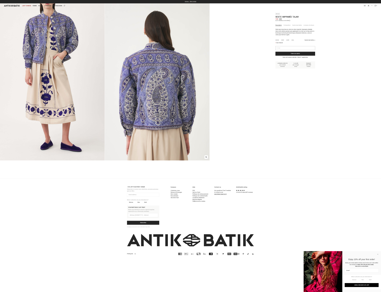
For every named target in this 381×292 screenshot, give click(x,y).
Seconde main (175, 197)
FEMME (35, 5)
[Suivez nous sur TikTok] (248, 254)
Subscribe (143, 222)
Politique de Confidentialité (199, 195)
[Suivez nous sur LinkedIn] (253, 254)
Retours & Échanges (176, 192)
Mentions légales (197, 199)
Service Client (196, 192)
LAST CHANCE (26, 5)
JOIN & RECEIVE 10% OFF (361, 285)
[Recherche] (64, 5)
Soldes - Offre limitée (190, 1)
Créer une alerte (295, 53)
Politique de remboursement (200, 194)
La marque (47, 5)
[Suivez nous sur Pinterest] (243, 254)
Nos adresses (174, 195)
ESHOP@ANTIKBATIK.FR (220, 194)
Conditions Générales (198, 197)
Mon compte (174, 194)
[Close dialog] (378, 254)
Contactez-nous (175, 190)
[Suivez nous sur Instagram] (238, 254)
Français (130, 253)
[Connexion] (368, 5)
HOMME (40, 5)
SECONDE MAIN (57, 5)
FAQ (193, 190)
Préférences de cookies (198, 201)
